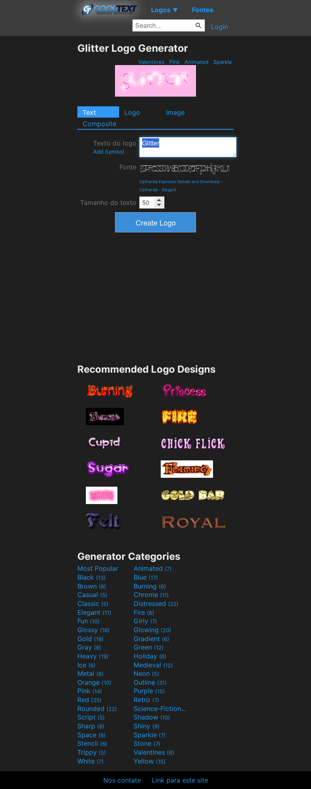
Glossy (93, 630)
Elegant (169, 189)
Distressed (156, 603)
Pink (174, 62)
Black (91, 577)
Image (175, 112)
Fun (88, 621)
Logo (132, 112)
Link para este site (180, 780)
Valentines (151, 62)
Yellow (150, 761)
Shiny (147, 726)
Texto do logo (114, 147)
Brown (91, 586)
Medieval (153, 665)
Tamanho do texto (108, 202)
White (90, 761)
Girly (145, 621)
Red (89, 700)
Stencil (92, 743)
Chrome (151, 595)
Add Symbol (108, 151)
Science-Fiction (161, 709)
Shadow (152, 717)
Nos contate (122, 780)
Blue (146, 577)
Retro (146, 700)
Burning (150, 586)
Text (89, 112)
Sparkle (223, 62)
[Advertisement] (38, 163)
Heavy (93, 656)
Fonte (127, 167)
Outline (150, 682)
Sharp (90, 726)
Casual (92, 595)
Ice (86, 665)
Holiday (150, 656)
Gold (90, 639)
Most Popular (97, 568)
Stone (147, 743)
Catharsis (148, 189)
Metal (90, 673)
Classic (93, 603)
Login (219, 27)
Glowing (152, 630)
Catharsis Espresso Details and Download (179, 181)
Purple (149, 691)
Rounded (97, 709)
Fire (144, 612)
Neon (146, 673)
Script (91, 717)
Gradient (151, 639)
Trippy (91, 752)
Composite (99, 124)
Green (149, 647)
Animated (196, 62)
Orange (94, 682)
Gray (89, 647)
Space (91, 735)
